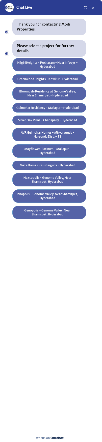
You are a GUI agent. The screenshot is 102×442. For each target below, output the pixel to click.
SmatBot (57, 438)
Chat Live (24, 7)
